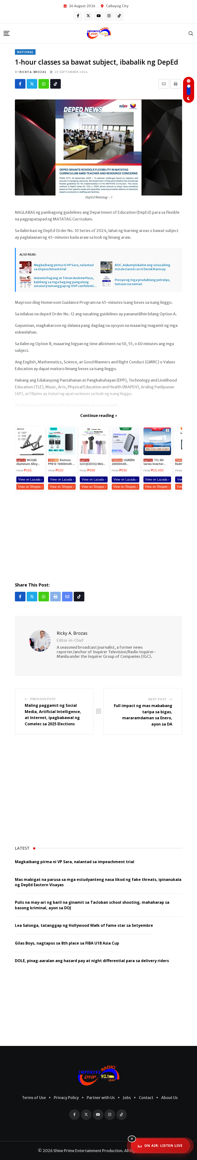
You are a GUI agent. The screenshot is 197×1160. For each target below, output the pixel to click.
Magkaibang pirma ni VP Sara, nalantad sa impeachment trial (64, 267)
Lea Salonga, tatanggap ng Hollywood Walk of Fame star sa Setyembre (84, 925)
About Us (169, 1097)
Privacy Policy (66, 1097)
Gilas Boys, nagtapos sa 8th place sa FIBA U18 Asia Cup (67, 943)
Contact (146, 1097)
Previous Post (43, 699)
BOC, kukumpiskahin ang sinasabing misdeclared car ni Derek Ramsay (142, 267)
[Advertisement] (98, 535)
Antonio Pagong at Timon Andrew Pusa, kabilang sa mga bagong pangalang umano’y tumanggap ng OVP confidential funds (65, 282)
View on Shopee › (30, 486)
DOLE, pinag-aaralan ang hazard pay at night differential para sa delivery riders (92, 960)
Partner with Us (101, 1097)
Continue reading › (98, 415)
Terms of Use (34, 1097)
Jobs (127, 1097)
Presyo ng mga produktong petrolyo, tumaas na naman (142, 282)
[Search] (191, 33)
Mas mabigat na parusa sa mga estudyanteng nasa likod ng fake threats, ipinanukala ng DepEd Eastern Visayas (98, 882)
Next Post (157, 699)
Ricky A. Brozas (32, 72)
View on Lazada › (30, 479)
